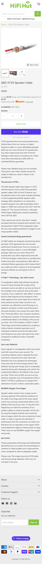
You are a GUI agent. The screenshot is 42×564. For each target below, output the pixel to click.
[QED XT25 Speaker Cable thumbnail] (5, 73)
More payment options (21, 137)
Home (3, 25)
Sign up (33, 522)
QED (5, 86)
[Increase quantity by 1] (21, 116)
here (33, 19)
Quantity (4, 111)
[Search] (38, 13)
